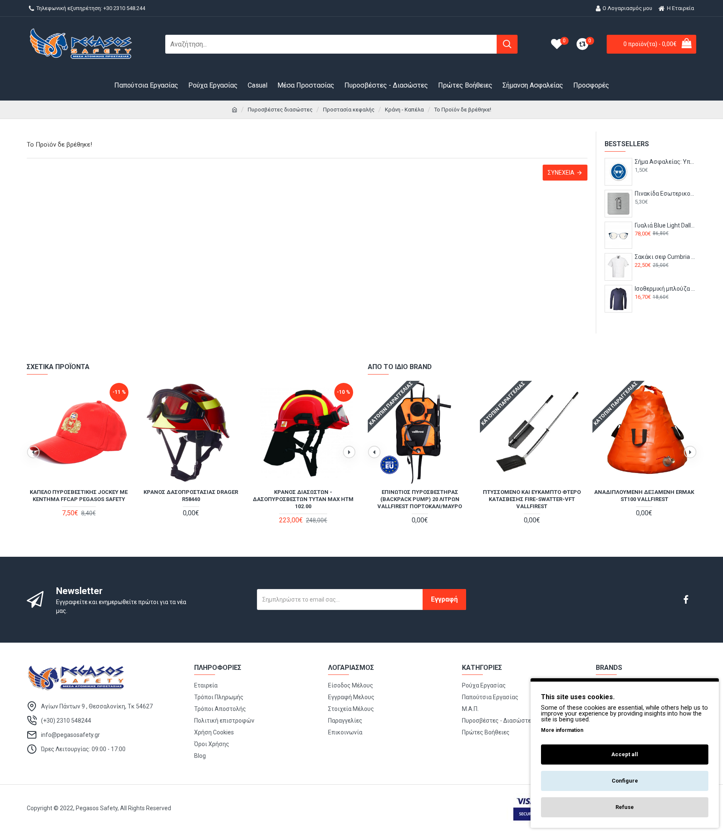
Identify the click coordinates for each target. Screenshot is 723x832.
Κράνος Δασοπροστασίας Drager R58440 (191, 495)
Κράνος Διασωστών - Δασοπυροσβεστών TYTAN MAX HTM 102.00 (303, 499)
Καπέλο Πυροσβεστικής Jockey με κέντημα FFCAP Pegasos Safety (79, 495)
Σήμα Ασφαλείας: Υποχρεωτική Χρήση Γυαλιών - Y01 (665, 161)
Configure (625, 781)
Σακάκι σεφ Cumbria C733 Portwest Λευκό (665, 256)
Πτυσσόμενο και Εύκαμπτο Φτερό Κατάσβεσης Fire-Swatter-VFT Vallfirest (532, 499)
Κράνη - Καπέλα (404, 109)
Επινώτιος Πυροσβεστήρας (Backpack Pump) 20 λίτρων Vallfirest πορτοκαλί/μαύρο (419, 499)
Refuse (624, 807)
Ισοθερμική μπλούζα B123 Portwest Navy (665, 288)
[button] (33, 452)
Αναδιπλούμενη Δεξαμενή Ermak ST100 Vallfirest (644, 495)
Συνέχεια (561, 172)
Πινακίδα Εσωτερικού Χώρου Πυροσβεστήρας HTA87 (665, 193)
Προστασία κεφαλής (348, 109)
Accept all (624, 754)
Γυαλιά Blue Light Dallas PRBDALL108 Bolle (665, 225)
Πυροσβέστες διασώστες (280, 109)
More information (562, 730)
